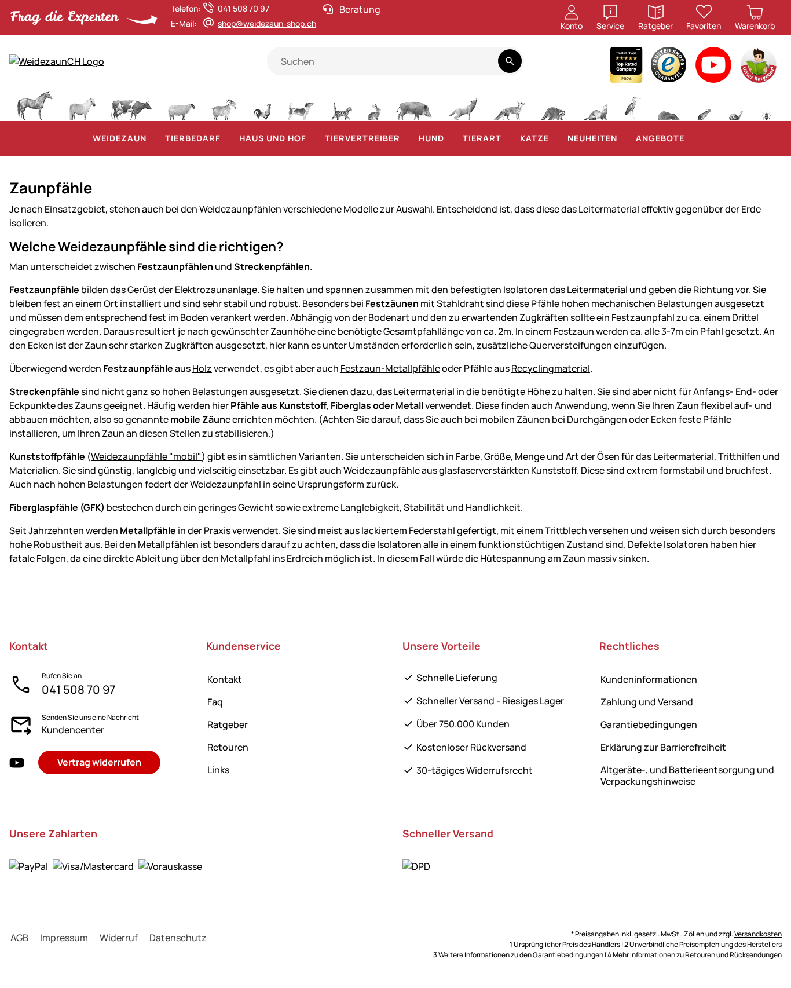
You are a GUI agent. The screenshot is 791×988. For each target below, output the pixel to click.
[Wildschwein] (414, 104)
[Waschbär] (553, 104)
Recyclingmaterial (550, 368)
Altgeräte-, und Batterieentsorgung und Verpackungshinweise (687, 775)
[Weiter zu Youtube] (713, 67)
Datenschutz (178, 937)
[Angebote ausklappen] (691, 138)
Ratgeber (227, 724)
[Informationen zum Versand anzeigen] (416, 865)
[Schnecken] (736, 104)
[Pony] (82, 104)
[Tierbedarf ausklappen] (228, 138)
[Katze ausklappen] (556, 138)
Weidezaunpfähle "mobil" (146, 456)
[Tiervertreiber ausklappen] (407, 138)
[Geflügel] (262, 104)
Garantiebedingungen (648, 724)
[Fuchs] (509, 104)
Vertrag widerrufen (99, 762)
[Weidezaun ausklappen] (153, 138)
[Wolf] (463, 104)
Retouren (227, 747)
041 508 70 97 (78, 689)
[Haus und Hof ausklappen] (313, 138)
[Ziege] (224, 104)
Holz (202, 368)
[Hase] (374, 104)
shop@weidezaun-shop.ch (267, 23)
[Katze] (340, 104)
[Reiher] (633, 104)
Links (218, 769)
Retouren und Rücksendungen (733, 955)
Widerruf (119, 937)
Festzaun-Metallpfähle (390, 368)
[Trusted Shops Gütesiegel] (668, 67)
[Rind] (131, 104)
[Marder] (595, 104)
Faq (215, 702)
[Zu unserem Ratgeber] (759, 67)
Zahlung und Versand (646, 702)
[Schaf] (181, 104)
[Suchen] (510, 61)
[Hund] (300, 104)
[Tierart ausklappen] (508, 138)
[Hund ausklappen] (451, 138)
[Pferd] (35, 104)
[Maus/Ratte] (703, 104)
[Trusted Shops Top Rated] (626, 67)
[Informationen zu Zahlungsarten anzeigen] (105, 865)
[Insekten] (766, 104)
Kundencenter (73, 729)
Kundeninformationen (648, 679)
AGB (19, 937)
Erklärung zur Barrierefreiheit (663, 747)
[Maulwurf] (668, 104)
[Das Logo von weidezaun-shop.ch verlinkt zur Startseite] (138, 61)
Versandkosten (758, 934)
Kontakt (224, 679)
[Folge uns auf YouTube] (16, 762)
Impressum (64, 937)
